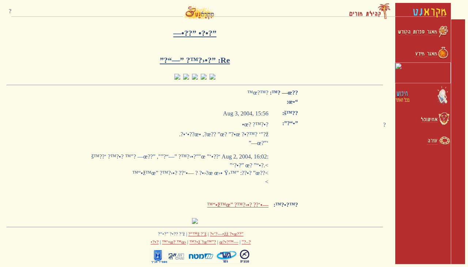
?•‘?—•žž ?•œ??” (227, 234)
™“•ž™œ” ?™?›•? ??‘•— (237, 205)
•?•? (155, 242)
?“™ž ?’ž (197, 234)
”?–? (246, 242)
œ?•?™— (228, 242)
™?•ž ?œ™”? (202, 242)
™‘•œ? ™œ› (174, 242)
